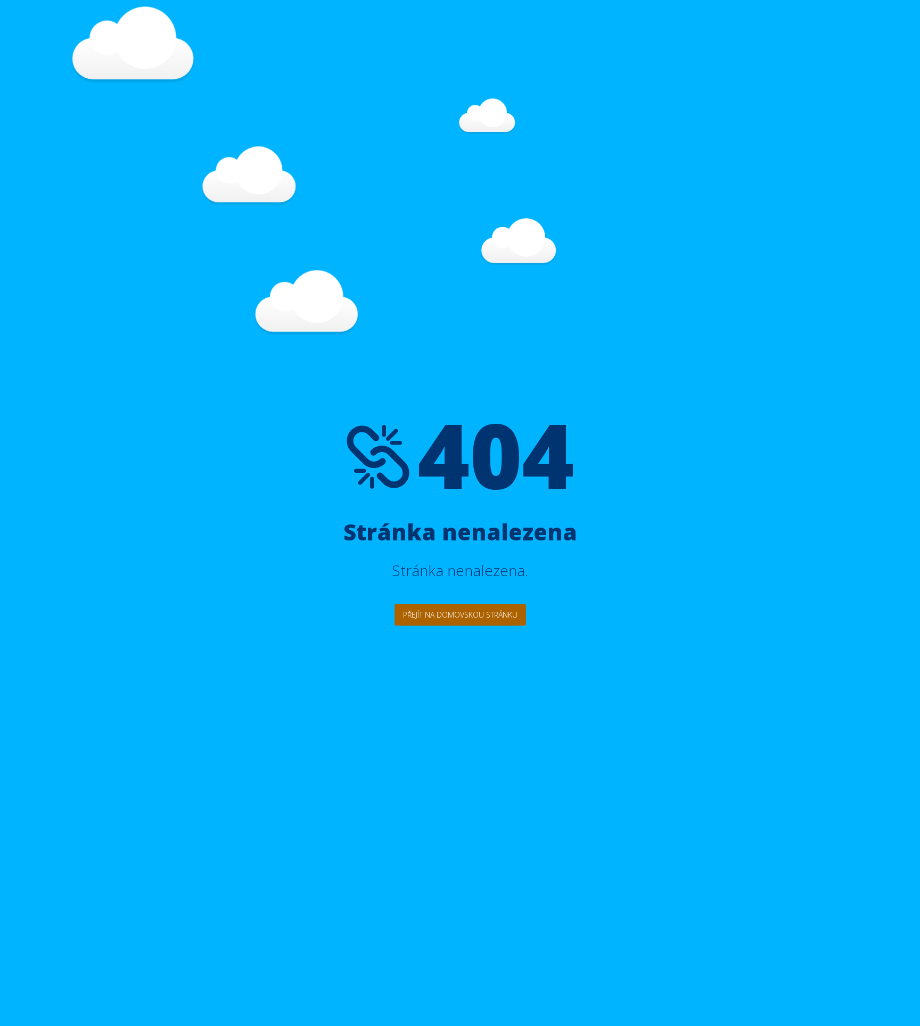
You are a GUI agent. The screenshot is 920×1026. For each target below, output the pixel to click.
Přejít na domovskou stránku (460, 615)
